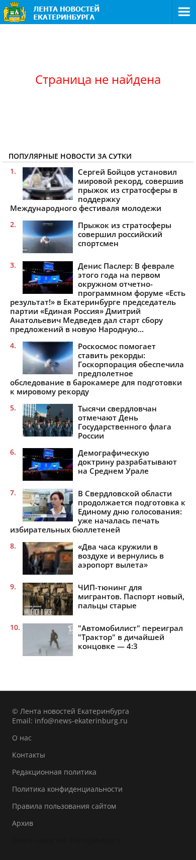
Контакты (28, 755)
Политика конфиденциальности (67, 789)
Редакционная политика (54, 772)
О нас (22, 737)
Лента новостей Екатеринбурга (66, 840)
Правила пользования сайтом (64, 806)
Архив (22, 823)
